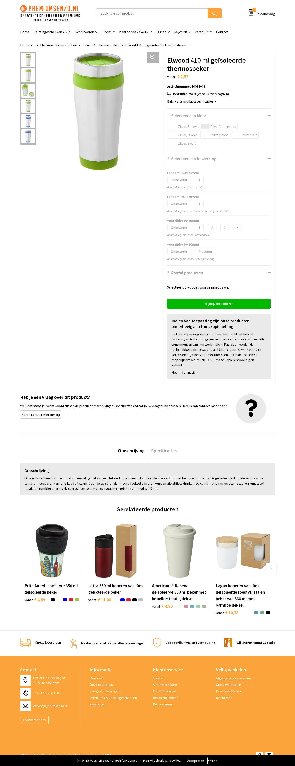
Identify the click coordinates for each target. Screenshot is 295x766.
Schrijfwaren (84, 32)
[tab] (131, 450)
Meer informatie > (184, 372)
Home (24, 32)
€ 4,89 (35, 599)
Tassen (161, 32)
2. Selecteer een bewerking (191, 158)
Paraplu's (202, 32)
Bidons (107, 32)
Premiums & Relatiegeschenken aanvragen (113, 701)
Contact (222, 32)
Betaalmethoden (165, 698)
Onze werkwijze (164, 691)
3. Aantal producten (185, 272)
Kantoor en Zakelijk (133, 32)
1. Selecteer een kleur (186, 115)
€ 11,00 (99, 599)
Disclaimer (224, 698)
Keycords (180, 32)
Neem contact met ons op (40, 414)
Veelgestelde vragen (105, 691)
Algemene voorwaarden (233, 678)
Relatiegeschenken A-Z (50, 32)
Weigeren (213, 760)
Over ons (96, 678)
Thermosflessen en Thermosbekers (66, 45)
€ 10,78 (227, 612)
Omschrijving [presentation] (131, 451)
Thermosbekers (109, 45)
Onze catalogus (101, 684)
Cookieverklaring (228, 684)
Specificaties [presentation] (164, 451)
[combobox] (152, 13)
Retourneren (162, 704)
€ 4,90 (162, 606)
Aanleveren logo (165, 684)
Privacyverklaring (229, 691)
